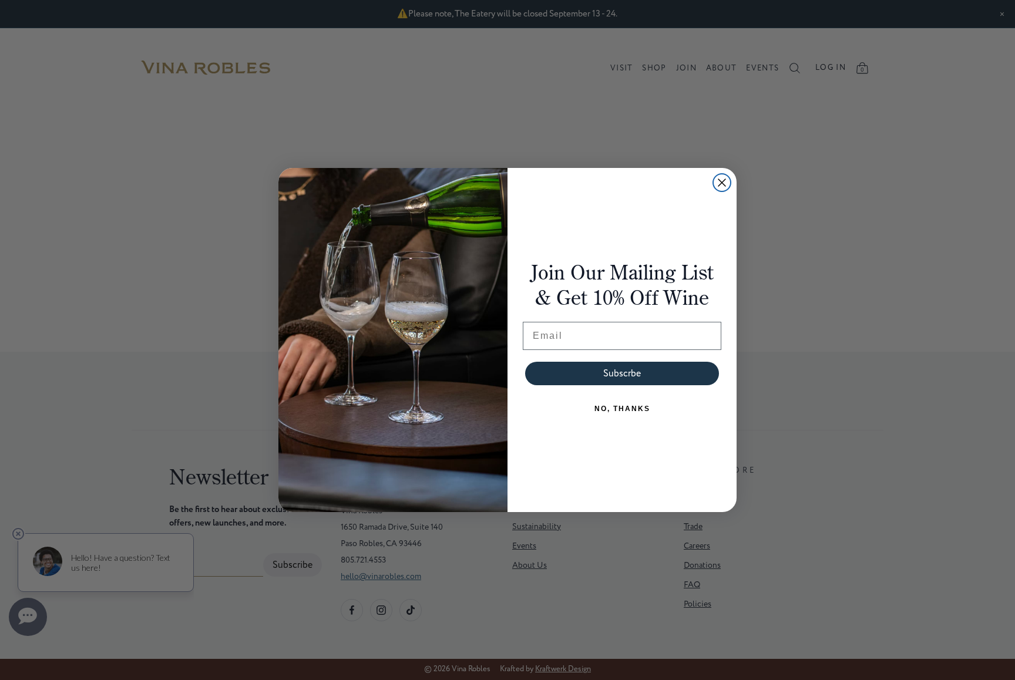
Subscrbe (622, 373)
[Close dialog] (722, 182)
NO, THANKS (622, 409)
